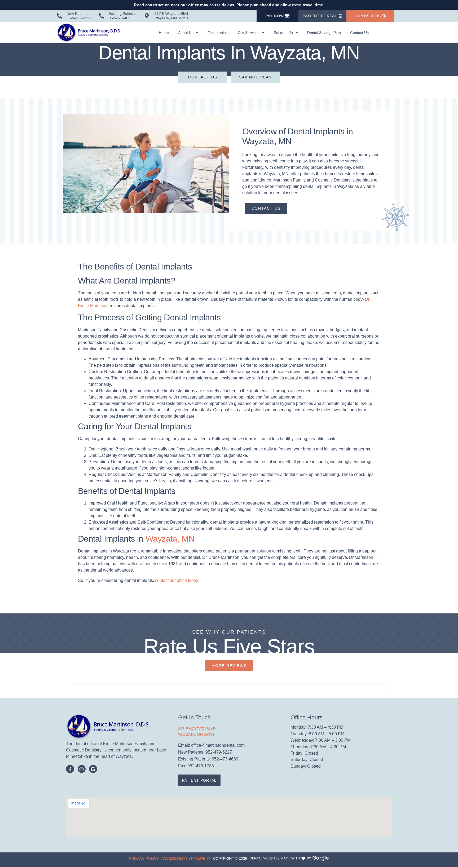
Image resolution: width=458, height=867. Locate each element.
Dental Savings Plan (324, 32)
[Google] (93, 769)
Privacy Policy (143, 858)
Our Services (248, 32)
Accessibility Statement (185, 858)
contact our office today (176, 580)
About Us (185, 32)
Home (164, 32)
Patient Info (283, 32)
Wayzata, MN (170, 538)
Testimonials (218, 32)
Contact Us (359, 32)
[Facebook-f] (70, 769)
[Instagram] (82, 769)
